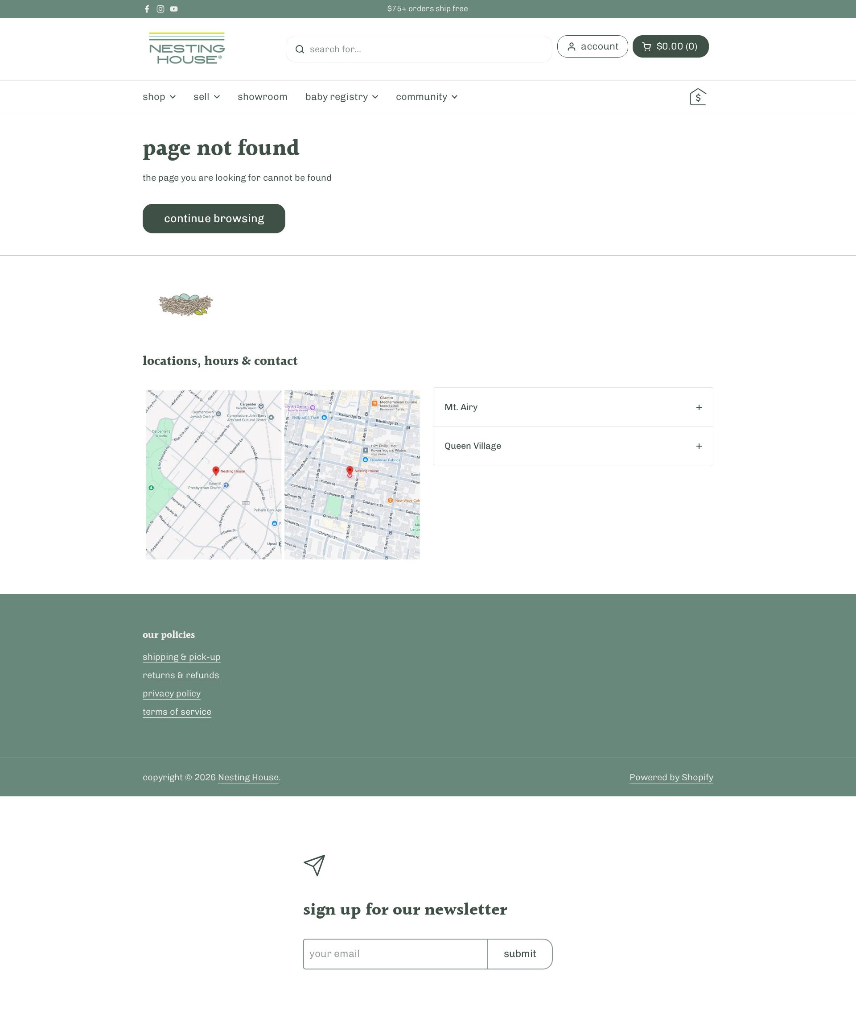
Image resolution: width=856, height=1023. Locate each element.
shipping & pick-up (182, 656)
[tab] (573, 407)
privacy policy (172, 693)
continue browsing (214, 218)
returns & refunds (181, 675)
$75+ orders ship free (427, 9)
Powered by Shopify (671, 777)
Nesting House (248, 777)
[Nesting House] (187, 49)
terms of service (177, 711)
